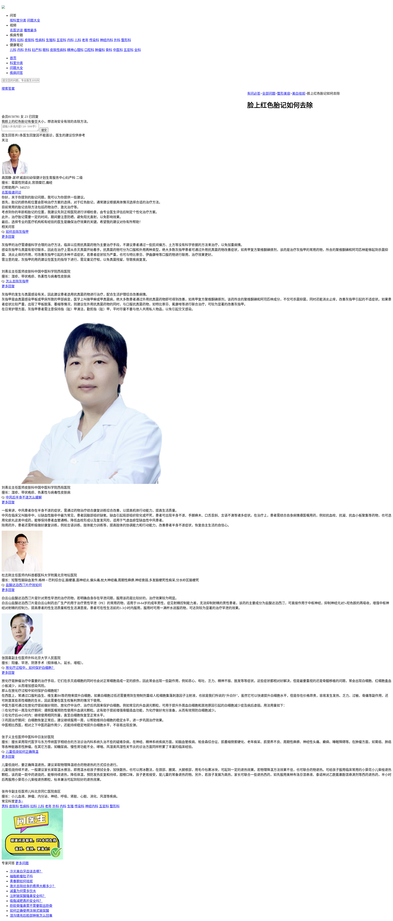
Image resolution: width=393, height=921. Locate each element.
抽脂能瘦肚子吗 (21, 876)
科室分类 (16, 63)
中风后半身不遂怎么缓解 (24, 497)
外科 (117, 40)
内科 (70, 40)
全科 (137, 50)
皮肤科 (29, 40)
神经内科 (106, 40)
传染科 (94, 40)
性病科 (40, 40)
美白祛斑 (298, 93)
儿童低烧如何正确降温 (22, 751)
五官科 (61, 40)
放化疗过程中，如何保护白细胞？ (30, 668)
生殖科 (51, 40)
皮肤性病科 (58, 50)
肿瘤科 (100, 50)
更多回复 (8, 236)
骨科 (109, 50)
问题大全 (33, 20)
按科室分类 (18, 20)
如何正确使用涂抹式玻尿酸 (29, 910)
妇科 (20, 40)
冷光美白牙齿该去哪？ (26, 871)
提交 (44, 130)
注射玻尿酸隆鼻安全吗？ (28, 896)
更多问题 (22, 863)
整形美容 (283, 93)
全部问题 (268, 93)
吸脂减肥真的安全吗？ (26, 901)
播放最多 (30, 30)
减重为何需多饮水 (23, 891)
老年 (85, 40)
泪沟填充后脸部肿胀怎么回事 (31, 915)
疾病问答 (16, 73)
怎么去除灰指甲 (17, 281)
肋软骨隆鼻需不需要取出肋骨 (31, 905)
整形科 (126, 40)
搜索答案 (8, 88)
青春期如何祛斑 (21, 881)
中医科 (118, 50)
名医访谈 (16, 30)
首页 (13, 58)
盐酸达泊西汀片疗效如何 (24, 585)
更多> (19, 801)
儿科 (78, 40)
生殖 (70, 806)
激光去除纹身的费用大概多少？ (33, 886)
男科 (13, 40)
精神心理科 (75, 50)
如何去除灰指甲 (17, 231)
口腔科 (89, 50)
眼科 (46, 50)
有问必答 (253, 93)
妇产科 (37, 50)
